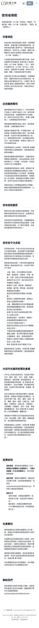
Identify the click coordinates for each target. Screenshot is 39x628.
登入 (30, 3)
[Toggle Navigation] (36, 3)
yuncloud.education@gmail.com (18, 486)
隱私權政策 (24, 619)
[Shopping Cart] (23, 3)
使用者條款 (15, 619)
